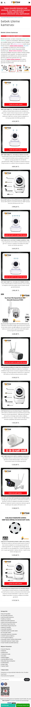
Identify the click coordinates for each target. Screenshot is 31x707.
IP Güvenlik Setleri (6, 632)
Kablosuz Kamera (6, 619)
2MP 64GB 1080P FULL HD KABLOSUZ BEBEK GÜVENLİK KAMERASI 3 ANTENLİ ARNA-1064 (15, 282)
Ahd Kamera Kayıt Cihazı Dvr (8, 625)
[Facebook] (2, 684)
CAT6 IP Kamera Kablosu (7, 636)
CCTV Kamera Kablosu (7, 637)
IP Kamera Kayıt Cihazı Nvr (8, 624)
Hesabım (3, 656)
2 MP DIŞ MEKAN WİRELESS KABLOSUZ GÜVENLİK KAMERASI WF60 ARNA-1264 (15, 367)
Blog (8, 17)
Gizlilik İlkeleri (5, 662)
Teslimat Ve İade (5, 654)
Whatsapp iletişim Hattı (23, 705)
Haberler (3, 650)
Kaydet (27, 679)
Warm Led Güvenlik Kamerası (9, 622)
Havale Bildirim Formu (7, 659)
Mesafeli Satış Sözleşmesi (8, 661)
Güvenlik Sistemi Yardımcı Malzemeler (11, 639)
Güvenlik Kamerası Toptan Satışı (9, 641)
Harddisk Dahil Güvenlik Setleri (9, 631)
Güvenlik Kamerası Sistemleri (9, 634)
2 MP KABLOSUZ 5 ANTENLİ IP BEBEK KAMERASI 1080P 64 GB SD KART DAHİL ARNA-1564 (15, 240)
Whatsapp (6, 705)
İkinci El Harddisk (5, 614)
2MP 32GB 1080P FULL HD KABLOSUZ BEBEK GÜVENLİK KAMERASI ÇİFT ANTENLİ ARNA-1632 (15, 109)
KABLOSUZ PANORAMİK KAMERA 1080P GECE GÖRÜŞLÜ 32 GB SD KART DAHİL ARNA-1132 (15, 541)
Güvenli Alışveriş (5, 649)
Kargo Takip (4, 664)
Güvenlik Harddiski (6, 629)
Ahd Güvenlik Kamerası (7, 617)
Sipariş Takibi (4, 666)
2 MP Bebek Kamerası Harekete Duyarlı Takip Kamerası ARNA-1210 (15, 411)
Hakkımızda (4, 652)
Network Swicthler (6, 627)
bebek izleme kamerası (16, 17)
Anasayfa (3, 17)
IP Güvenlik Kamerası (7, 615)
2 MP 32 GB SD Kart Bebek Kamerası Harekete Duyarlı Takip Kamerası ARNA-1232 (15, 588)
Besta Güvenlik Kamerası (8, 620)
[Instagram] (5, 684)
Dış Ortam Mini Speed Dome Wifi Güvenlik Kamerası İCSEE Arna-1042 (15, 324)
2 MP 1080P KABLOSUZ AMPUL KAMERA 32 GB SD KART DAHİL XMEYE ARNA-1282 (15, 456)
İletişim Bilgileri (5, 657)
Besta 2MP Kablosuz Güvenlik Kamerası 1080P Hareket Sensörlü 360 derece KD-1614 (15, 200)
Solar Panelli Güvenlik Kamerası (9, 642)
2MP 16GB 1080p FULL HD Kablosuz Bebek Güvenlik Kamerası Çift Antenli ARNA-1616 (15, 154)
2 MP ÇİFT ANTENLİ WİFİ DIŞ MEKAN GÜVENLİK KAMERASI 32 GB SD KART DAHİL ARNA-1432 (15, 498)
